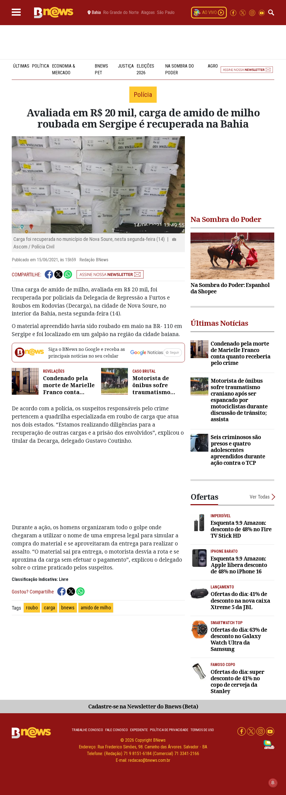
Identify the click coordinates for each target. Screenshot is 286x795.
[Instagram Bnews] (253, 12)
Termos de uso (202, 730)
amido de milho (96, 607)
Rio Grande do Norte (121, 12)
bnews (68, 607)
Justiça (126, 66)
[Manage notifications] (272, 782)
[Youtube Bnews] (262, 12)
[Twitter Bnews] (243, 12)
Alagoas (148, 12)
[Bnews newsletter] (246, 69)
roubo (32, 607)
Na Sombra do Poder (179, 69)
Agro (213, 66)
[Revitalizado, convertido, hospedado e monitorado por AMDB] (269, 744)
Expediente (139, 730)
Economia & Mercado (63, 69)
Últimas (21, 66)
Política (40, 66)
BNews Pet (101, 69)
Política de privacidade (169, 730)
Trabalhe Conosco (87, 730)
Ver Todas (260, 497)
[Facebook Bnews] (234, 12)
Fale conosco (116, 730)
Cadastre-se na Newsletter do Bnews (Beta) (143, 706)
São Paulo (166, 12)
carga (49, 607)
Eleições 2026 (145, 69)
